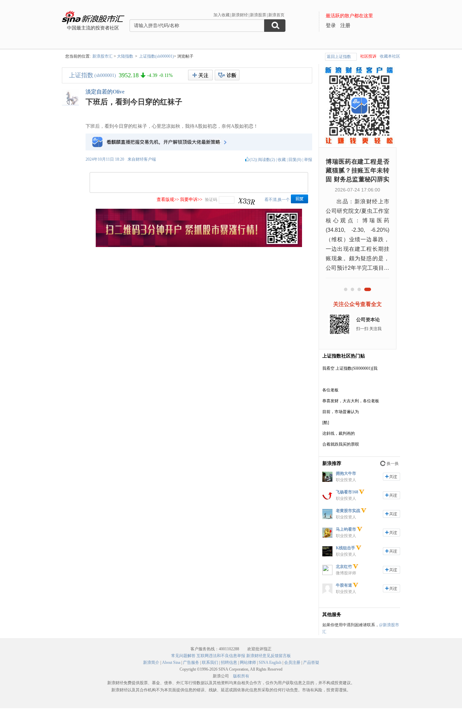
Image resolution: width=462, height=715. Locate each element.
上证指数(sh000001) (156, 56)
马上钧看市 (346, 529)
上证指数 (81, 75)
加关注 (391, 477)
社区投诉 (368, 56)
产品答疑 (311, 662)
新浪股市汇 (102, 56)
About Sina (171, 662)
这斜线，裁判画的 (338, 433)
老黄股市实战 (348, 510)
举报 (308, 159)
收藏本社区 (390, 56)
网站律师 (248, 662)
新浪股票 (258, 15)
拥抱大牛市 (346, 473)
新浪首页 (276, 15)
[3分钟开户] (199, 245)
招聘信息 (229, 662)
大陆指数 (125, 56)
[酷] (325, 422)
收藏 (282, 159)
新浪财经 (240, 15)
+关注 (200, 75)
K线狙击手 (345, 548)
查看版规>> (168, 199)
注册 (345, 25)
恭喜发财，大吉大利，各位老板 (350, 401)
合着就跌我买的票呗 (340, 444)
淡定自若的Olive (105, 92)
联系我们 (210, 662)
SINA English (270, 662)
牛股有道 (344, 585)
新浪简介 (151, 662)
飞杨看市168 (347, 492)
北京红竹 (344, 566)
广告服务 (191, 662)
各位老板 (330, 390)
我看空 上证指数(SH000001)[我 (349, 368)
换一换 (393, 463)
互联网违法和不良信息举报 (221, 655)
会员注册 (292, 662)
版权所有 (241, 676)
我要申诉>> (191, 199)
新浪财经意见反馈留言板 (268, 655)
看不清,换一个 (277, 199)
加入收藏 (221, 15)
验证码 (211, 199)
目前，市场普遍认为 (340, 411)
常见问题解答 (183, 655)
